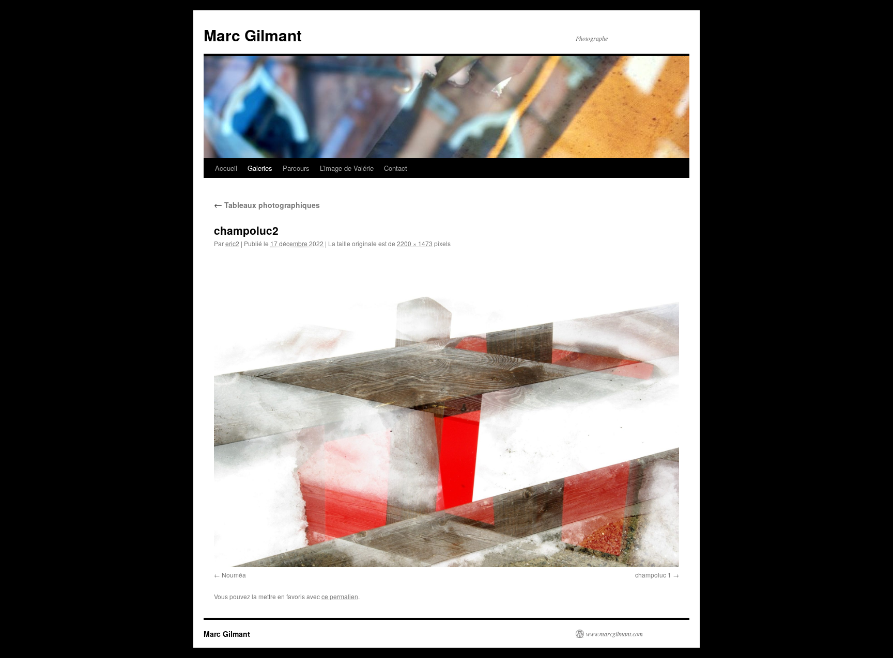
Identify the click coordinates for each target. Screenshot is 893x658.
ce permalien (339, 596)
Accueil (226, 168)
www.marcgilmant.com (614, 634)
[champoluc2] (446, 411)
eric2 (232, 243)
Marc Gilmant (253, 35)
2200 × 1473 (415, 243)
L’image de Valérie (347, 168)
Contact (395, 168)
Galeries (260, 168)
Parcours (296, 168)
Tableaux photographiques (267, 205)
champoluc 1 (653, 574)
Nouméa (234, 574)
